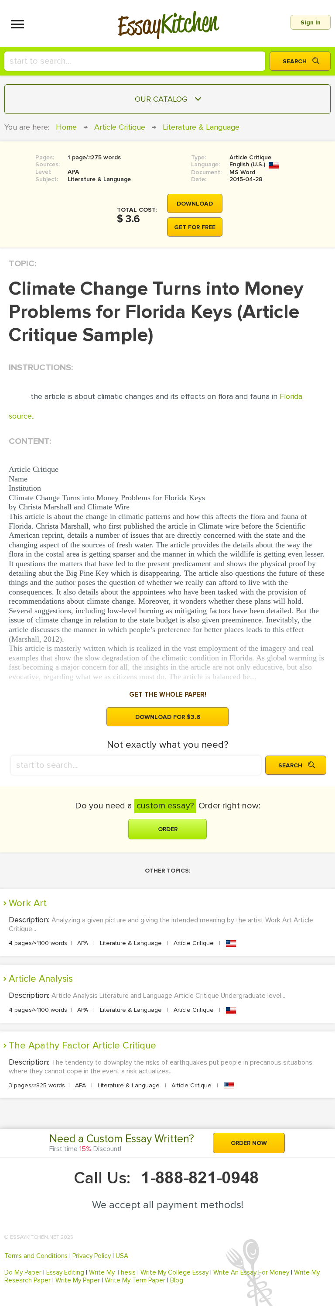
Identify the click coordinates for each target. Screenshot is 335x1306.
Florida (291, 396)
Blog (176, 1280)
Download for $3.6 (167, 717)
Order (168, 829)
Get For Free (194, 227)
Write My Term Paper (135, 1280)
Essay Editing (65, 1272)
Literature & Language (201, 127)
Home (66, 127)
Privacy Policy (91, 1256)
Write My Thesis (112, 1272)
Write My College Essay (174, 1272)
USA (122, 1256)
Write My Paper (77, 1280)
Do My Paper (22, 1272)
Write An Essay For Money (251, 1272)
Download (195, 203)
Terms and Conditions (36, 1256)
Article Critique (119, 127)
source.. (21, 416)
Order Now (249, 1143)
